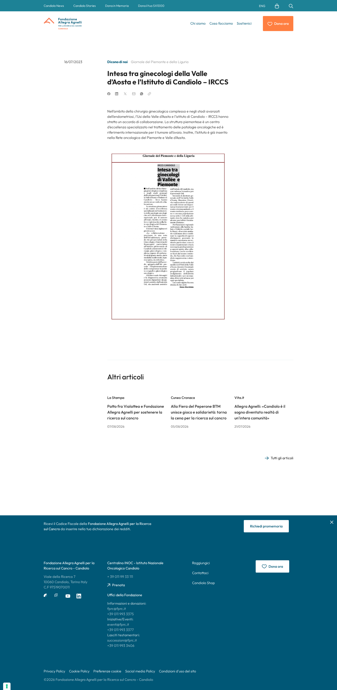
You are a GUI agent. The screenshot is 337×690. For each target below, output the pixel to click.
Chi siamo (198, 23)
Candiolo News (54, 6)
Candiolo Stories (84, 6)
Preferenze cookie (107, 671)
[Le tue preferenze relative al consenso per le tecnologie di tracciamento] (7, 686)
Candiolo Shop (203, 583)
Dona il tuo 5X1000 (151, 6)
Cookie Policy (79, 671)
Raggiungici (201, 563)
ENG (262, 6)
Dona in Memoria (117, 6)
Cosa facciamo (221, 23)
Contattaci (200, 573)
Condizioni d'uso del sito (177, 671)
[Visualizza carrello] (277, 6)
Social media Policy (140, 671)
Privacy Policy (54, 671)
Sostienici (244, 23)
